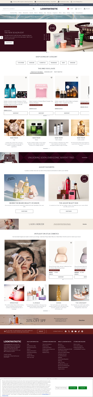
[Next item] (88, 96)
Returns (28, 349)
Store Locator (77, 344)
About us (60, 344)
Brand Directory (61, 347)
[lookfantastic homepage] (49, 9)
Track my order (30, 357)
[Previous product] (50, 260)
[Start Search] (33, 8)
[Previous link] (5, 134)
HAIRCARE (31, 62)
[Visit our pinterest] (82, 331)
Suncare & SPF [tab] (48, 72)
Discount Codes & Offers (64, 352)
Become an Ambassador (64, 365)
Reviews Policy (46, 352)
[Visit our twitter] (69, 331)
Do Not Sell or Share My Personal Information (11, 356)
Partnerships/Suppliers (63, 359)
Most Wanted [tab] (58, 72)
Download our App (31, 345)
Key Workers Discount (63, 364)
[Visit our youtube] (75, 331)
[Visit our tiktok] (79, 331)
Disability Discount (62, 354)
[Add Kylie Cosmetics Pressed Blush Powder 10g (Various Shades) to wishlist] (51, 77)
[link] (78, 8)
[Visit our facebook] (65, 331)
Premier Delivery (30, 355)
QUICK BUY (16, 113)
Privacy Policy (46, 345)
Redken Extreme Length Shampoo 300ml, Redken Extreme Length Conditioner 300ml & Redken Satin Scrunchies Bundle (15, 103)
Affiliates (60, 357)
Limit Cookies (73, 387)
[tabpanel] (46, 96)
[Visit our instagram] (72, 331)
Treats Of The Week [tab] (37, 72)
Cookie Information (47, 347)
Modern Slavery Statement (49, 349)
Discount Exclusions (31, 347)
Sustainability (46, 350)
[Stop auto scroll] (91, 24)
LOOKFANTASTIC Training (79, 349)
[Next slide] (91, 37)
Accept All (82, 387)
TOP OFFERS (21, 62)
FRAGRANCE (54, 62)
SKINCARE (72, 62)
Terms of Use (5, 395)
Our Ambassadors (62, 355)
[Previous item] (5, 96)
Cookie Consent (7, 354)
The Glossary (61, 345)
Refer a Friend (61, 362)
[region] (46, 388)
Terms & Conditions (47, 344)
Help (28, 344)
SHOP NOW (9, 42)
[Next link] (88, 134)
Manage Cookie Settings (61, 387)
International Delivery (32, 352)
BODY (63, 62)
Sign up (41, 331)
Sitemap (60, 360)
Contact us (29, 354)
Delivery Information (31, 350)
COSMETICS (43, 62)
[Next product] (86, 260)
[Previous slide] (1, 37)
